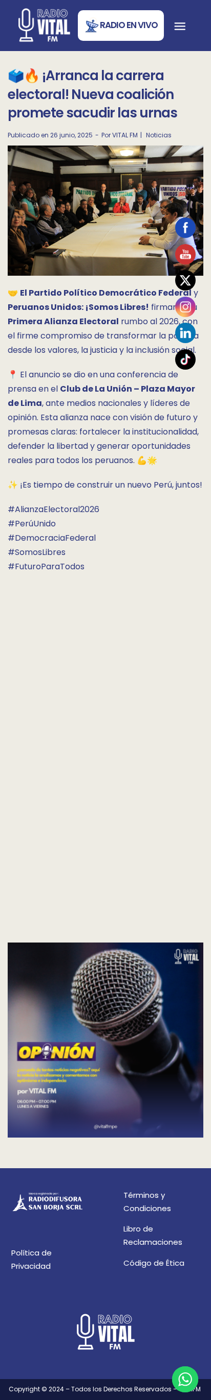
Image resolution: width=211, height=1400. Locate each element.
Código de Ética (153, 1263)
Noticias (159, 135)
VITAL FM (125, 135)
